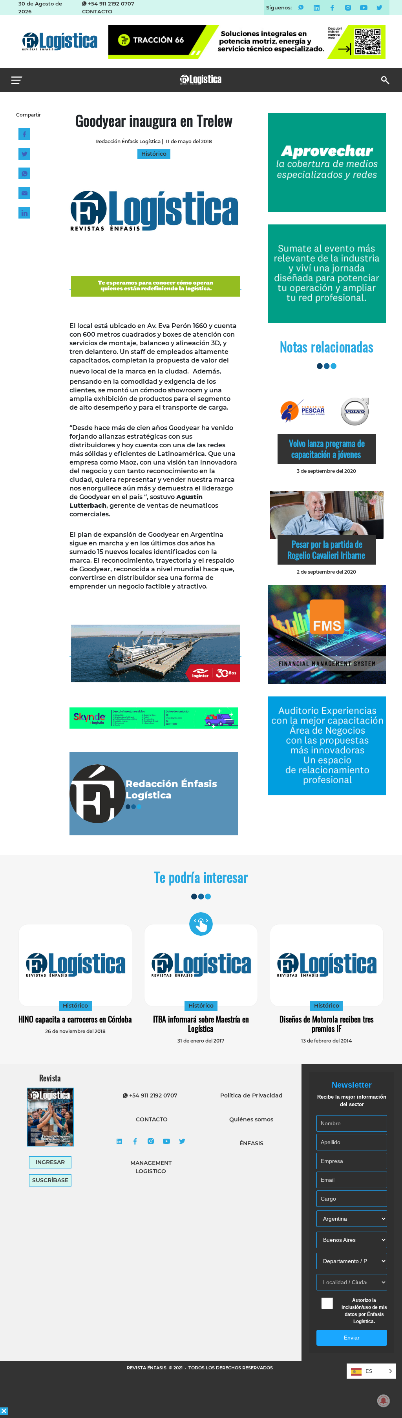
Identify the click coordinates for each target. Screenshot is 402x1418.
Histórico (75, 1005)
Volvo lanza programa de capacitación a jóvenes (327, 448)
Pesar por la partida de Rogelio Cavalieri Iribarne (326, 549)
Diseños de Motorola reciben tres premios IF (326, 1023)
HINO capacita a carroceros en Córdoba (75, 1019)
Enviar (352, 1337)
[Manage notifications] (383, 1400)
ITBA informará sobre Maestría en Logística (201, 1023)
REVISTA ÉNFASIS (147, 1368)
